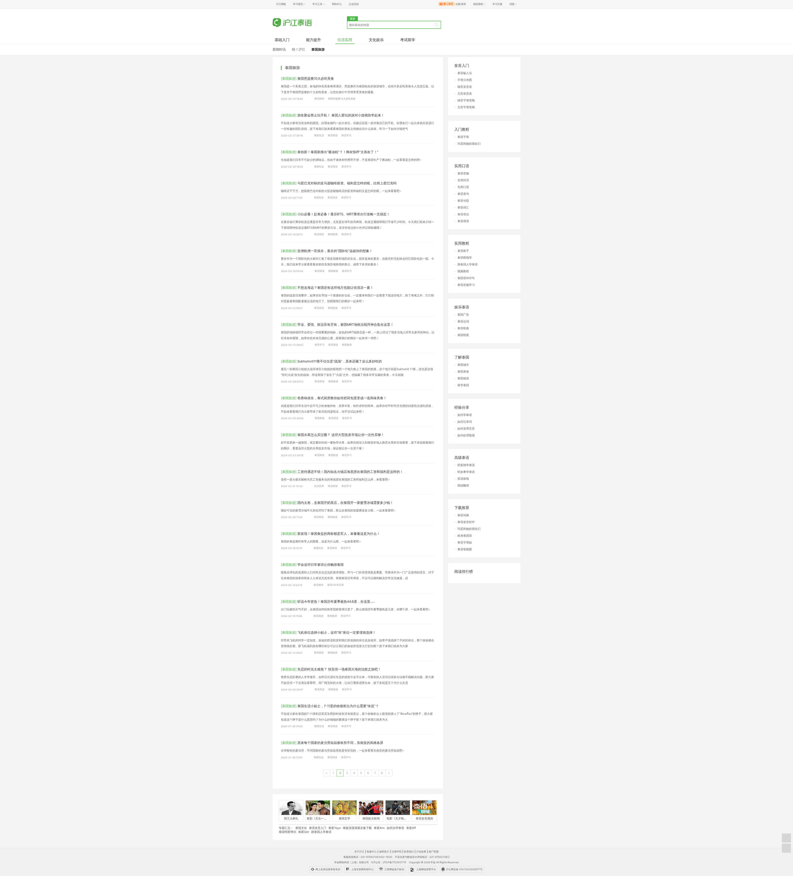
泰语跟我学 (464, 257)
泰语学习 (346, 135)
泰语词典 (463, 515)
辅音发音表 (464, 86)
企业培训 (354, 4)
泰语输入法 (464, 73)
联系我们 (409, 851)
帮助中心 (337, 4)
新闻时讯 (279, 49)
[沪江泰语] (310, 22)
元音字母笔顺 (466, 107)
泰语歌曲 (463, 328)
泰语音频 (463, 173)
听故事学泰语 (466, 472)
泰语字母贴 (464, 542)
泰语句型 (463, 200)
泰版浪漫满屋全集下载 (357, 828)
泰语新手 (463, 250)
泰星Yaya (334, 828)
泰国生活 (319, 135)
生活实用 (344, 40)
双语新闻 (463, 478)
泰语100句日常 (335, 584)
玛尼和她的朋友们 (469, 143)
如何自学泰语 (395, 828)
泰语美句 (463, 193)
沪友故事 (421, 851)
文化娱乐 (376, 40)
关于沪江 (359, 851)
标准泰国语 (464, 535)
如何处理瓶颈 (466, 435)
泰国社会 (319, 166)
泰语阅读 (333, 135)
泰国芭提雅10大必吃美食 (342, 98)
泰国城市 (463, 364)
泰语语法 (463, 214)
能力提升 (313, 40)
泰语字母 (463, 137)
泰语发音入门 (317, 828)
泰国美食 (320, 418)
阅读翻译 (463, 485)
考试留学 (407, 40)
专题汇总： (286, 828)
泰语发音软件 (466, 522)
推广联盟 (434, 851)
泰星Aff (411, 828)
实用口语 (463, 187)
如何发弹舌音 (466, 428)
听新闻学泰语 (466, 465)
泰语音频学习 (466, 284)
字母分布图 (464, 80)
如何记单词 (464, 421)
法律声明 (396, 851)
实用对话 (463, 180)
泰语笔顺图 (464, 549)
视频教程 (463, 271)
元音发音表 (464, 93)
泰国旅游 (318, 49)
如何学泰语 (464, 415)
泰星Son (303, 831)
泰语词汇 (463, 207)
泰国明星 (463, 335)
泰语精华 (319, 98)
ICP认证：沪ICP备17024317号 (388, 862)
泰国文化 (301, 828)
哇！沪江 (298, 49)
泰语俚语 (463, 221)
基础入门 (282, 40)
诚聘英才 (384, 851)
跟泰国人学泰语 (321, 831)
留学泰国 (463, 385)
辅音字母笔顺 (466, 100)
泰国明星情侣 (287, 831)
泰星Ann (379, 828)
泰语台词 (463, 321)
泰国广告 (463, 314)
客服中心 (372, 851)
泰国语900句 (466, 278)
